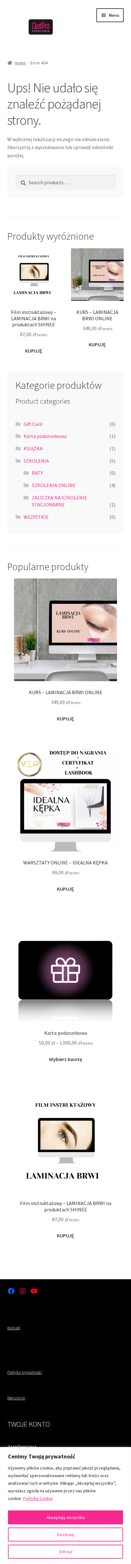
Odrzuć (65, 1551)
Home (20, 63)
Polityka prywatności (24, 1372)
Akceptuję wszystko (65, 1517)
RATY (37, 473)
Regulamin (16, 1398)
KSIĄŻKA (33, 448)
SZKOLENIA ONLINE (54, 485)
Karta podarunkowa (45, 436)
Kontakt (13, 1328)
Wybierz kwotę (65, 1059)
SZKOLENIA (36, 461)
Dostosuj (65, 1534)
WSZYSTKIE (36, 517)
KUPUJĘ (33, 351)
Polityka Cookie (38, 1498)
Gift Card (33, 424)
